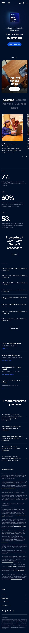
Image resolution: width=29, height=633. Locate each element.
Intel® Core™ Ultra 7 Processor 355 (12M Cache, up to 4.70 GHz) (14, 312)
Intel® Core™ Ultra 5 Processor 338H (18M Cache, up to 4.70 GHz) (13, 305)
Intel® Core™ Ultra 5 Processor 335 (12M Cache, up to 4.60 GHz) (14, 290)
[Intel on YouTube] (11, 611)
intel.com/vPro (5, 542)
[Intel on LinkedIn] (8, 611)
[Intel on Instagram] (14, 611)
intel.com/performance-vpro (8, 548)
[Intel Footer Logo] (3, 589)
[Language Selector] (23, 3)
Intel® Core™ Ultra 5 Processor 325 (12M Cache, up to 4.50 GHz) (14, 276)
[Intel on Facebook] (2, 611)
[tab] (8, 100)
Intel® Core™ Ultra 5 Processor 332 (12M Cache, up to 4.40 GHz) (14, 283)
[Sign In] (20, 3)
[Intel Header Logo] (3, 3)
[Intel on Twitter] (5, 611)
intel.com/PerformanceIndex (8, 562)
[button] (14, 595)
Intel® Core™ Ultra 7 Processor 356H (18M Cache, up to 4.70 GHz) (14, 319)
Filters (15, 254)
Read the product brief (14, 44)
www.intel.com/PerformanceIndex (13, 488)
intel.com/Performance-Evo (17, 579)
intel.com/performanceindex (8, 623)
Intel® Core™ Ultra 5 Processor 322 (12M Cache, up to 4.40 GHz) (14, 269)
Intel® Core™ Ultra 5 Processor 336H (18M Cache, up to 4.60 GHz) (13, 298)
